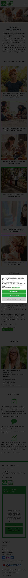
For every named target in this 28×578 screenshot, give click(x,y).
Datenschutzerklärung (15, 287)
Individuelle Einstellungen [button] (14, 299)
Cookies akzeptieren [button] (14, 291)
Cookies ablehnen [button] (14, 295)
